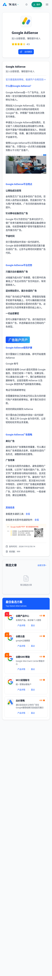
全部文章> (41, 565)
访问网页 (28, 51)
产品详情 (21, 625)
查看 (28, 513)
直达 (33, 625)
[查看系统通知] (26, 4)
